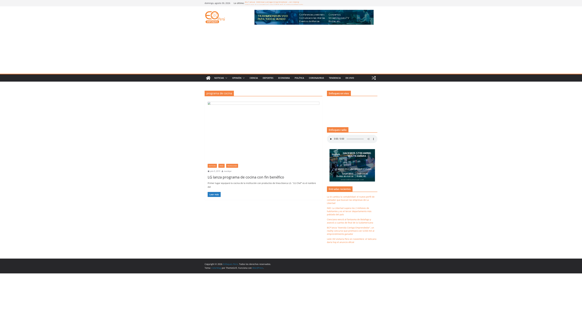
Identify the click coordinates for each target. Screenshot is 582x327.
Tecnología (232, 166)
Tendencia (335, 77)
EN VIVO (350, 77)
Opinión (236, 77)
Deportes (268, 77)
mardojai (227, 171)
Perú (221, 166)
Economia (284, 77)
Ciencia (254, 77)
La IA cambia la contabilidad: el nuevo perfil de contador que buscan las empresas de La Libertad (351, 200)
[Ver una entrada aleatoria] (373, 78)
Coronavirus (316, 77)
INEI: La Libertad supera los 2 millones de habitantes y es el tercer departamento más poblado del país (349, 211)
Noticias (219, 77)
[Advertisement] (291, 51)
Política (299, 77)
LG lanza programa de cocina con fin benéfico (246, 177)
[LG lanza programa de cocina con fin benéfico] (263, 133)
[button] (225, 78)
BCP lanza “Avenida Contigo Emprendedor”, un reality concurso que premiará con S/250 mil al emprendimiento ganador (350, 230)
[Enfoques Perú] (208, 78)
